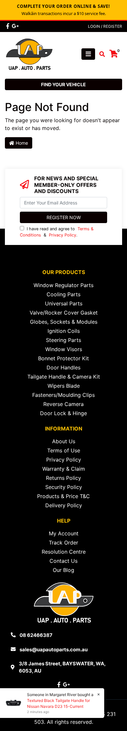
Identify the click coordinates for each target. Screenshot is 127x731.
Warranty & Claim (63, 468)
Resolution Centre (64, 551)
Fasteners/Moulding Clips (63, 395)
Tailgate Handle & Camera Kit (63, 376)
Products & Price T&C (63, 496)
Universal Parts (63, 303)
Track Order (63, 542)
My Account (63, 533)
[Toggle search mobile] (100, 54)
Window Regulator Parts (63, 285)
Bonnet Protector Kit (63, 358)
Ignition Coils (64, 331)
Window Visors (63, 349)
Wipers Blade (64, 385)
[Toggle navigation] (88, 54)
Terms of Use (63, 450)
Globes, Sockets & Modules (63, 321)
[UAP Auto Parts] (29, 53)
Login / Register (105, 26)
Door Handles (63, 367)
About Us (63, 441)
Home (21, 143)
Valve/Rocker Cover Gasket (64, 312)
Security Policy (63, 487)
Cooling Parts (63, 294)
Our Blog (63, 570)
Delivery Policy (63, 505)
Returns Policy (63, 478)
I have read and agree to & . (56, 231)
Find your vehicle (63, 84)
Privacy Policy (62, 235)
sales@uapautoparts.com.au (54, 649)
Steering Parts (63, 340)
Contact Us (63, 561)
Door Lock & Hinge (63, 413)
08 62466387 (36, 635)
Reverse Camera (63, 404)
